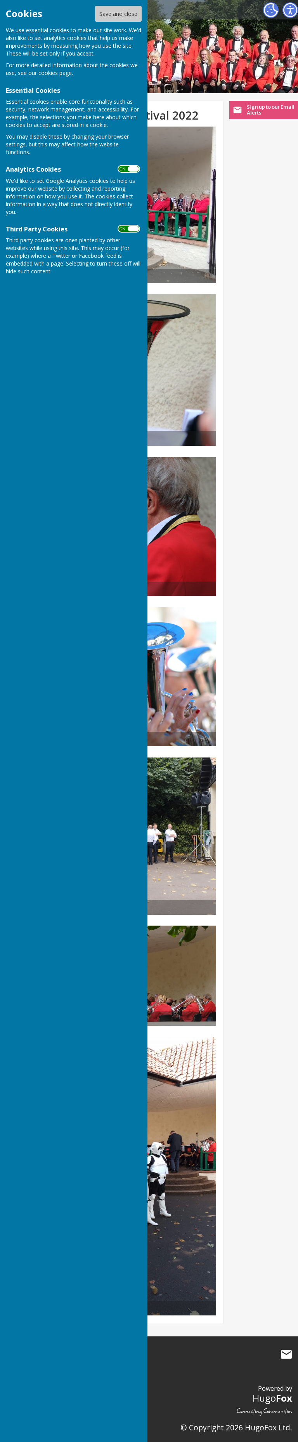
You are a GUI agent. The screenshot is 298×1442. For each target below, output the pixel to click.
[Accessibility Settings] (290, 10)
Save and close (118, 13)
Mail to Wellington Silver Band (286, 1354)
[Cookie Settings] (271, 10)
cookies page (55, 72)
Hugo (272, 1398)
